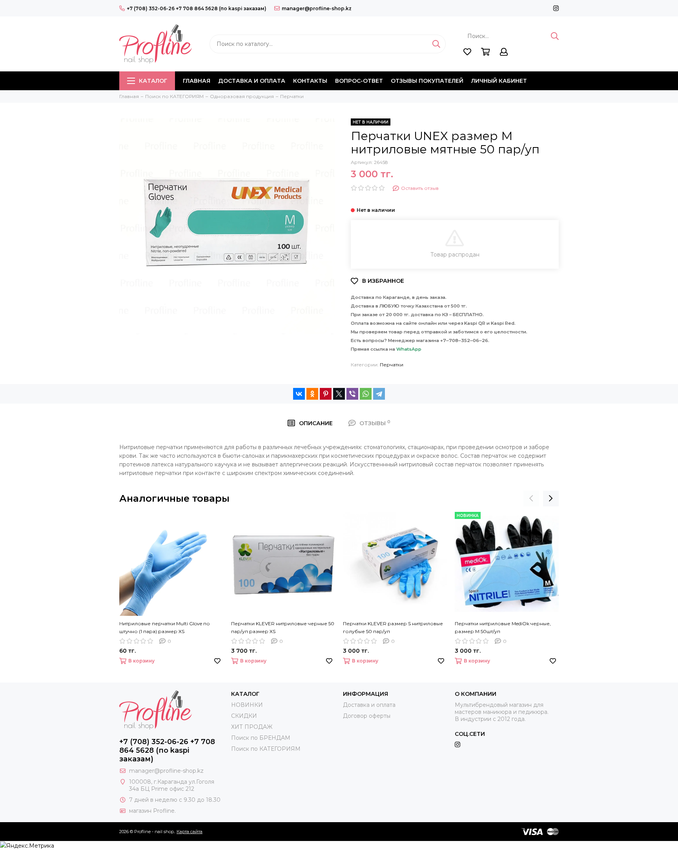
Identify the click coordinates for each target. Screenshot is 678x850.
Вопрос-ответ (359, 80)
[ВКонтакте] (299, 394)
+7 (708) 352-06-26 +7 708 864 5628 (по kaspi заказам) (196, 8)
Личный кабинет (499, 80)
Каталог (153, 80)
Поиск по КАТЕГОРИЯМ (266, 748)
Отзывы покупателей (427, 80)
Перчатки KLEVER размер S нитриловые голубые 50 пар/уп (393, 627)
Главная (196, 80)
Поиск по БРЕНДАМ (260, 737)
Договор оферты (366, 715)
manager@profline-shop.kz (317, 8)
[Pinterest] (326, 394)
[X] (339, 394)
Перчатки (391, 365)
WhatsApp (408, 349)
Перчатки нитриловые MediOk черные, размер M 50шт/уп (503, 627)
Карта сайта (189, 831)
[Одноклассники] (312, 394)
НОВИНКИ (247, 704)
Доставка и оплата (251, 80)
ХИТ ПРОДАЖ (251, 726)
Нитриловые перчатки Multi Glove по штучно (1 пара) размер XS (164, 627)
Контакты (310, 80)
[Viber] (352, 394)
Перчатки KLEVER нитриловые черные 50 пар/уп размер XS (282, 627)
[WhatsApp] (366, 394)
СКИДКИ (244, 715)
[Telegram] (379, 394)
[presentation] (531, 498)
